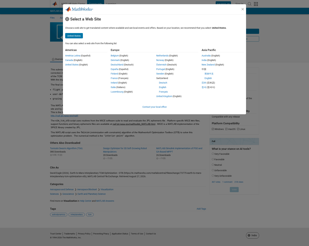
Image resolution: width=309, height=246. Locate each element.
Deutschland (117, 64)
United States (72, 64)
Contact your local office (154, 107)
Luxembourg (117, 91)
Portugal (160, 69)
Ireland (114, 82)
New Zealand (208, 64)
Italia (113, 87)
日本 (204, 82)
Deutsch (163, 82)
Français (163, 91)
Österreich (161, 64)
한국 (204, 87)
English (162, 87)
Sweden (160, 73)
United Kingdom (164, 96)
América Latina (72, 55)
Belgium (115, 55)
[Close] (242, 9)
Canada (69, 60)
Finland (114, 73)
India (204, 60)
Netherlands (162, 55)
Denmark (115, 60)
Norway (160, 60)
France (114, 78)
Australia (206, 55)
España (114, 69)
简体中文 (209, 73)
